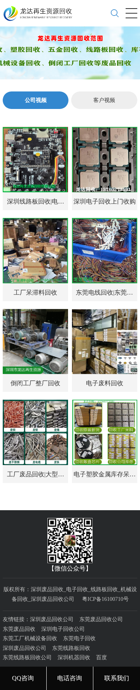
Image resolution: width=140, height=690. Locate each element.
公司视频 (36, 100)
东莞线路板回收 (71, 648)
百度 (101, 657)
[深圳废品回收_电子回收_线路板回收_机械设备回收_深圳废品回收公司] (41, 10)
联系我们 (116, 678)
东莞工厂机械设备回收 (30, 638)
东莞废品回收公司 (101, 619)
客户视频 (104, 100)
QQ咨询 (23, 678)
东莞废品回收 (19, 629)
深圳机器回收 (74, 657)
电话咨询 (69, 678)
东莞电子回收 (79, 638)
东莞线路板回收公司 (27, 657)
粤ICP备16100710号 (105, 599)
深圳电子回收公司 (63, 629)
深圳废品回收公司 (52, 619)
